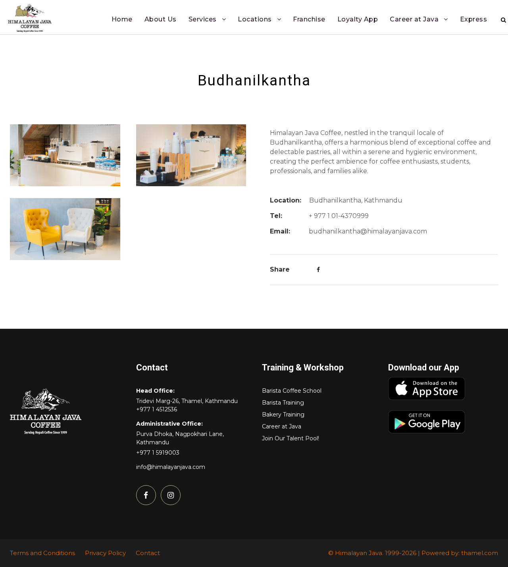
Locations (255, 19)
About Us (160, 19)
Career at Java (414, 19)
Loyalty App (357, 19)
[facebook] (146, 495)
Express (473, 19)
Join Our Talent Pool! (290, 438)
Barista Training (283, 402)
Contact (148, 553)
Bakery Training (283, 414)
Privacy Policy (105, 553)
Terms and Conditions (42, 553)
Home (122, 19)
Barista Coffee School (291, 390)
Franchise (309, 19)
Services (203, 19)
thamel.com (479, 553)
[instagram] (171, 495)
